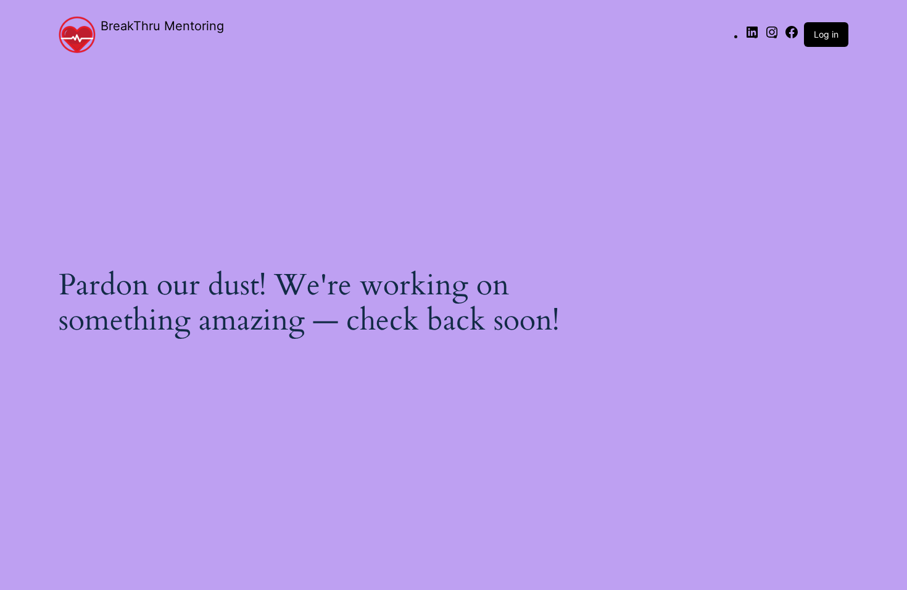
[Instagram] (771, 36)
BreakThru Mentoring (162, 26)
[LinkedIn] (752, 36)
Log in (826, 34)
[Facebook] (791, 36)
